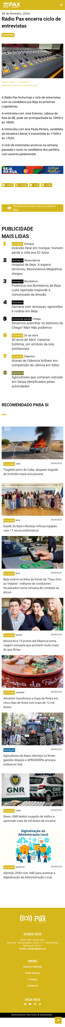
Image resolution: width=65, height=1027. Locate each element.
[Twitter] (35, 1004)
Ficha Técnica (32, 973)
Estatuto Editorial (32, 966)
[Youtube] (30, 1004)
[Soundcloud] (40, 1004)
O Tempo (32, 979)
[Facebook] (25, 1004)
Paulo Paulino (31, 1015)
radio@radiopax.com (37, 949)
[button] (61, 5)
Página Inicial (8, 82)
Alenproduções (46, 1015)
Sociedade (8, 35)
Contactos (32, 985)
